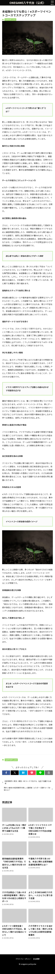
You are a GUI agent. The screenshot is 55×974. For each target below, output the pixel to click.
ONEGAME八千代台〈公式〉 (27, 2)
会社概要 (36, 959)
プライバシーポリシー (23, 959)
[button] (6, 772)
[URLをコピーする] (49, 772)
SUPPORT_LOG (10, 19)
